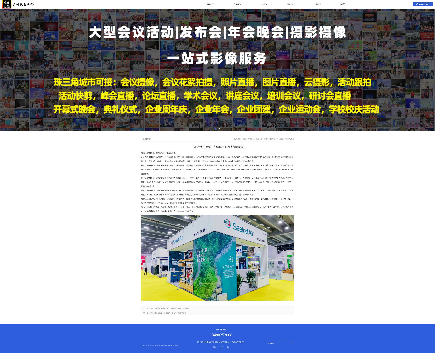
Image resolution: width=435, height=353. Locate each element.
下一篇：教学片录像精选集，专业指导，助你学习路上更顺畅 (164, 313)
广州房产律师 (273, 338)
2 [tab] (219, 128)
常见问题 (259, 139)
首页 (244, 139)
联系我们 (343, 4)
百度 (269, 334)
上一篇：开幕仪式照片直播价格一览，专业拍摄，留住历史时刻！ (166, 308)
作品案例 (317, 4)
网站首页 (210, 4)
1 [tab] (215, 128)
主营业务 (264, 4)
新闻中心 (290, 4)
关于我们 (237, 4)
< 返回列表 (146, 139)
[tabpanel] (217, 70)
